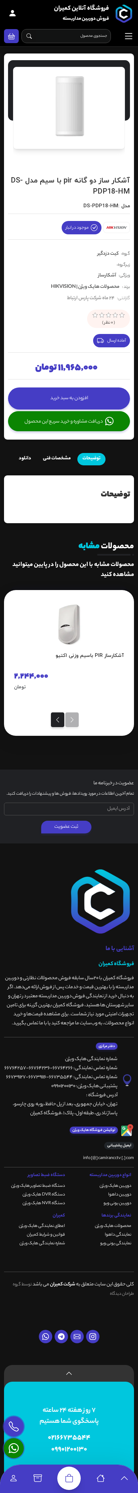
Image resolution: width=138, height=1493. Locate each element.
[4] (115, 315)
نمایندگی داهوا (118, 1234)
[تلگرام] (61, 1336)
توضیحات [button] (91, 459)
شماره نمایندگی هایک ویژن (42, 1243)
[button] (11, 36)
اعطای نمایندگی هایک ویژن (42, 1226)
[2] (102, 315)
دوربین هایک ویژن (115, 1185)
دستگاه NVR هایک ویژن (43, 1203)
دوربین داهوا (119, 1194)
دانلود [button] (25, 459)
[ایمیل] (77, 1336)
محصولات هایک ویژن (113, 1226)
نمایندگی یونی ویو (115, 1243)
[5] (122, 315)
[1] (95, 315)
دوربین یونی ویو (117, 1203)
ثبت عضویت (66, 827)
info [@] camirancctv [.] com (108, 1158)
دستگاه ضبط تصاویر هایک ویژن (38, 1185)
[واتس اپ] (45, 1336)
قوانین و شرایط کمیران (46, 1234)
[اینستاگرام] (92, 1336)
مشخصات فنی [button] (57, 459)
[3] (109, 315)
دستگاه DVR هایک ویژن (43, 1194)
